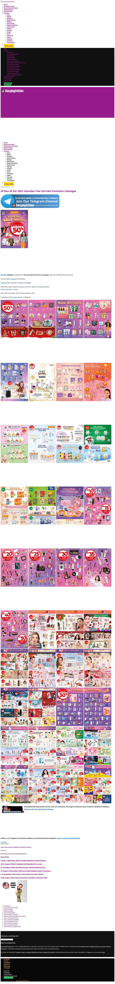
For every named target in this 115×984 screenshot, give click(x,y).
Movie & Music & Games (13, 71)
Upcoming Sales (8, 80)
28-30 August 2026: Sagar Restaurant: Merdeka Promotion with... (24, 878)
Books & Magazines (12, 59)
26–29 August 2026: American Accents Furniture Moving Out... (23, 867)
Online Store (11, 27)
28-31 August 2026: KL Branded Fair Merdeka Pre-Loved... (22, 864)
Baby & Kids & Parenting (13, 54)
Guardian (4, 275)
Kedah (9, 16)
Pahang (9, 28)
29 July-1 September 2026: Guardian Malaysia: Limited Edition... (24, 860)
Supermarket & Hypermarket (14, 74)
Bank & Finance (11, 55)
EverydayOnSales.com (7, 946)
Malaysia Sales (8, 9)
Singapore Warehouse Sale (34, 952)
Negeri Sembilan (12, 25)
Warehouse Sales (9, 6)
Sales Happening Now (9, 76)
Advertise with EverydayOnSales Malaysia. (39, 809)
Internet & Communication (13, 69)
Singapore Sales (20, 952)
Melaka (9, 22)
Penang (9, 30)
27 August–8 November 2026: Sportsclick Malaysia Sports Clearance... (26, 871)
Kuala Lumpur (11, 20)
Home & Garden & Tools (13, 68)
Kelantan (10, 18)
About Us (6, 971)
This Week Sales (8, 78)
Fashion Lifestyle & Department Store (16, 62)
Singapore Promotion (48, 952)
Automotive (10, 52)
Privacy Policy (8, 974)
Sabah (9, 37)
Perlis (8, 34)
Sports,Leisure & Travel (13, 73)
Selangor (10, 40)
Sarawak (9, 39)
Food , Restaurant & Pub (13, 64)
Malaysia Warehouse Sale (97, 946)
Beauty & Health (11, 57)
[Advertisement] (48, 106)
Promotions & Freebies (11, 8)
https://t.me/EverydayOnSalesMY (68, 838)
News (5, 81)
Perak (9, 32)
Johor (8, 15)
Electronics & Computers (13, 61)
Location (6, 13)
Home (6, 4)
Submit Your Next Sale (10, 976)
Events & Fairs (8, 11)
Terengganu (11, 42)
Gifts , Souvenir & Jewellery (13, 66)
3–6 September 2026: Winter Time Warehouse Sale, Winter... (23, 874)
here (103, 952)
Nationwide (10, 23)
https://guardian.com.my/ (9, 289)
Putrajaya (10, 35)
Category (6, 50)
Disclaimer (7, 972)
